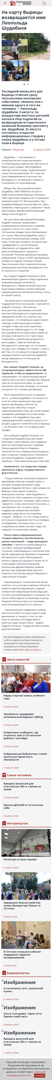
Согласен (39, 1075)
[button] (5, 3)
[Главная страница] (20, 3)
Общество (18, 149)
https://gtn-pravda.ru (30, 649)
